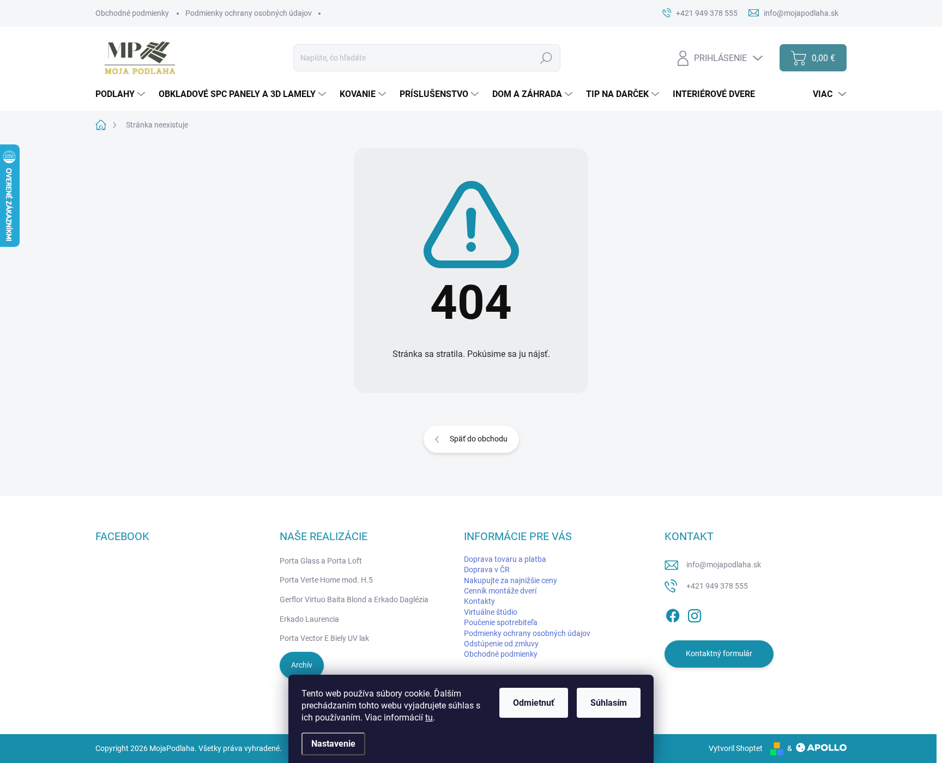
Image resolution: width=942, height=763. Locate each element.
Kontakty (479, 601)
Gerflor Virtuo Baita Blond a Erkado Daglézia (354, 599)
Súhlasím (608, 703)
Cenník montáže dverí (500, 590)
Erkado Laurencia (309, 619)
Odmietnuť (533, 703)
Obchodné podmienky (132, 13)
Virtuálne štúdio (490, 612)
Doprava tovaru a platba (505, 559)
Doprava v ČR (487, 569)
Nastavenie (333, 743)
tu (429, 717)
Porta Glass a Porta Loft (321, 560)
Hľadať (546, 57)
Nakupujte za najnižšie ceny (510, 580)
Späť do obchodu (479, 438)
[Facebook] (673, 613)
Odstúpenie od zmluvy (501, 643)
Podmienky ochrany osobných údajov (248, 13)
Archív (301, 665)
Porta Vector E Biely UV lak (324, 638)
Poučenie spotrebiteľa (501, 622)
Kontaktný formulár (719, 653)
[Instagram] (694, 613)
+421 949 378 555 (717, 586)
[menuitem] (121, 94)
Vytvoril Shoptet (736, 748)
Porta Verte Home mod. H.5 (326, 580)
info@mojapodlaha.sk (723, 564)
